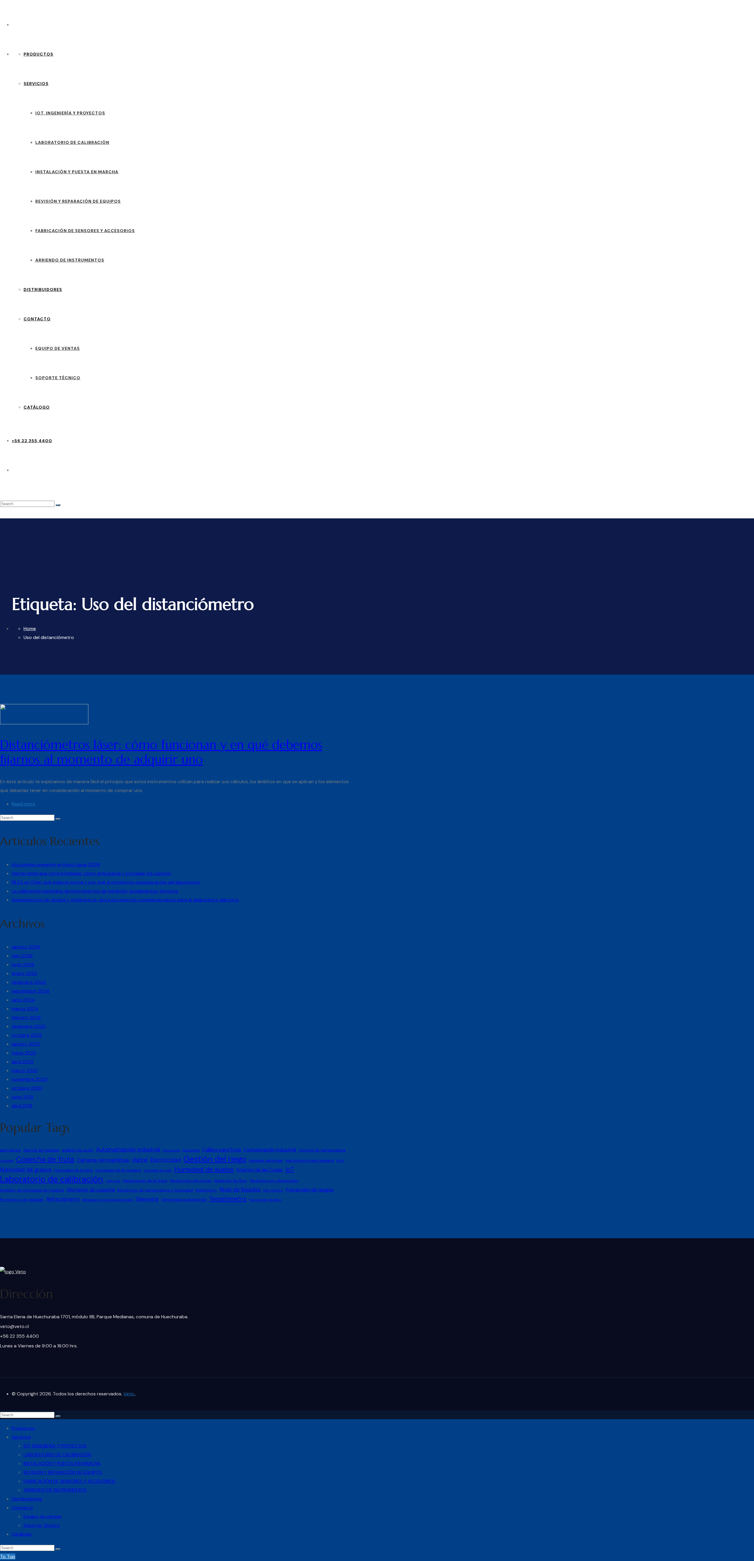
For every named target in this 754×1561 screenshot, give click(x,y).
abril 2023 (22, 1062)
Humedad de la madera (118, 1170)
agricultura (10, 1150)
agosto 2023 (26, 1044)
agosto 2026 (26, 947)
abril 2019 (22, 1106)
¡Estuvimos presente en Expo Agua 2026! (56, 864)
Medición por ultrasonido (274, 1180)
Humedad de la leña (73, 1170)
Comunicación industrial (270, 1150)
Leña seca (113, 1181)
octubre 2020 (27, 1088)
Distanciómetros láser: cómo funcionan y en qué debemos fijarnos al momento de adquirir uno (161, 752)
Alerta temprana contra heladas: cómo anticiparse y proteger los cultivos (91, 873)
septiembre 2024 (30, 991)
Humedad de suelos (204, 1169)
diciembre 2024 (29, 982)
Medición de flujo (230, 1180)
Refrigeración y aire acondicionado (107, 1200)
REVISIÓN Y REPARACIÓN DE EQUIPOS (78, 201)
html (340, 1161)
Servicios (36, 83)
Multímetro (206, 1190)
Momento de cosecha (91, 1190)
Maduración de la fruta (145, 1180)
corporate (7, 1161)
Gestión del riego (214, 1159)
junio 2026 (23, 964)
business (191, 1150)
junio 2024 (23, 1000)
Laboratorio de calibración (51, 1179)
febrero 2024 (26, 1017)
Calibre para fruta (221, 1150)
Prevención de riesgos (310, 1190)
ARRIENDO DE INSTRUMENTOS (69, 260)
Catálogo (37, 407)
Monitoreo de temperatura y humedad (155, 1190)
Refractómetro (63, 1199)
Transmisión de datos (265, 1200)
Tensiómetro (228, 1198)
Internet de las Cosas (259, 1170)
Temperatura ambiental (183, 1199)
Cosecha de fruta (45, 1159)
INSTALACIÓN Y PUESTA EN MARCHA (76, 171)
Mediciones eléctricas (190, 1180)
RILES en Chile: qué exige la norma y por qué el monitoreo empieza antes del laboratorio (106, 882)
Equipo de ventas (57, 348)
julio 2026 (22, 956)
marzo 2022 (25, 1070)
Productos (38, 54)
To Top (7, 1556)
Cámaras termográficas (103, 1160)
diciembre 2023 (28, 1026)
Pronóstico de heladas (22, 1199)
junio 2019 (22, 1097)
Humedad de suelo (158, 1170)
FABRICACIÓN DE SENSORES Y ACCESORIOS (85, 230)
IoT (289, 1169)
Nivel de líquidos (240, 1189)
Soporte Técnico (57, 377)
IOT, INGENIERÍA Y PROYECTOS (70, 113)
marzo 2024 (25, 1009)
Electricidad (165, 1160)
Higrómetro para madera (309, 1160)
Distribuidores (43, 289)
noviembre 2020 (29, 1079)
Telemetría (146, 1199)
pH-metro (273, 1190)
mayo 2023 (24, 1053)
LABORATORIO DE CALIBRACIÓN (72, 142)
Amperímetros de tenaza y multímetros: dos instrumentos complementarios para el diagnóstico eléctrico (125, 900)
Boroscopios (171, 1150)
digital (140, 1160)
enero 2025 (24, 973)
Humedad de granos (26, 1169)
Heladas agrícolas (266, 1160)
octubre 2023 (27, 1035)
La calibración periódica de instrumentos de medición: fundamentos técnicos (95, 891)
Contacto (37, 319)
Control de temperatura (322, 1150)
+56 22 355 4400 (32, 440)
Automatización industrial (128, 1149)
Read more (23, 804)
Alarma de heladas (41, 1150)
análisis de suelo (77, 1150)
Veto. (129, 1394)
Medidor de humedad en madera (32, 1190)
